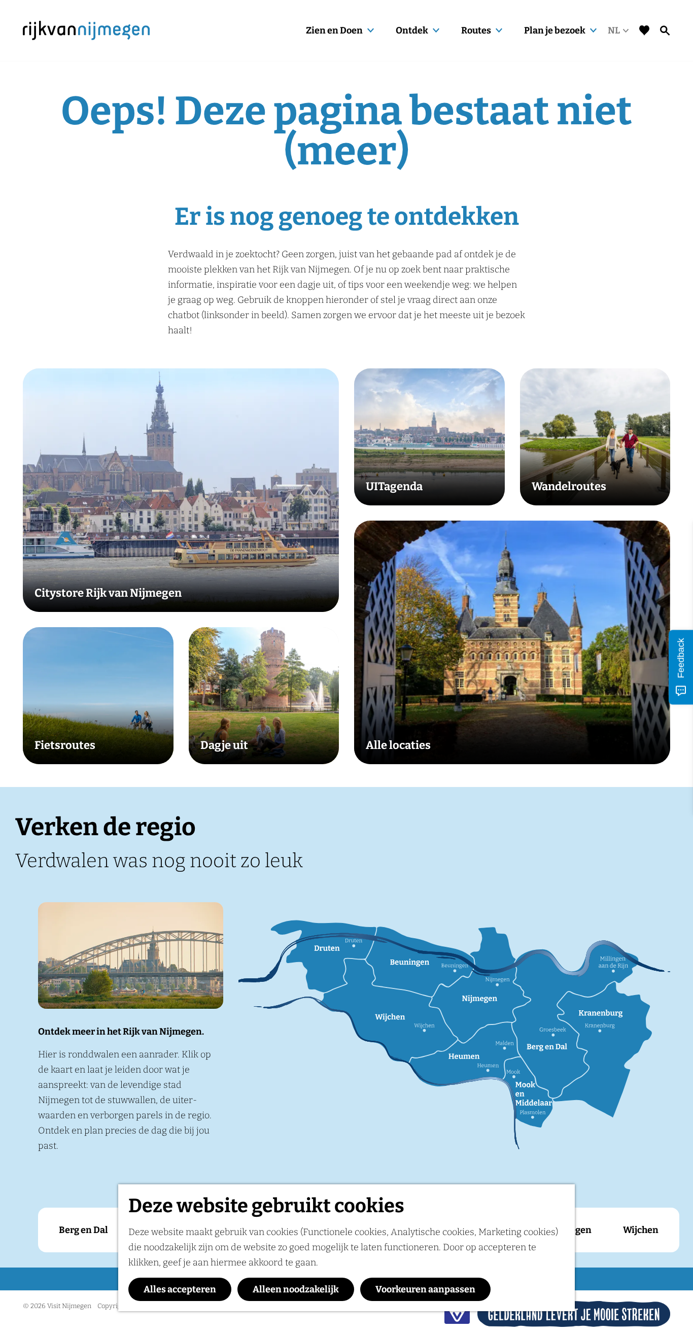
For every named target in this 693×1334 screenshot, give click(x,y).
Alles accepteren (180, 1289)
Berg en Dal (83, 1230)
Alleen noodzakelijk (296, 1289)
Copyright (112, 1306)
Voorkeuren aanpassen (425, 1289)
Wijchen (641, 1230)
